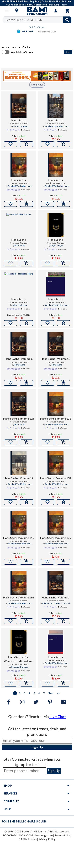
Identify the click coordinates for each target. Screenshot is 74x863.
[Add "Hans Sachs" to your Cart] (26, 144)
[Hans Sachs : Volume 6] (18, 344)
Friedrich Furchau (19, 667)
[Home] (37, 11)
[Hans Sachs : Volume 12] (18, 463)
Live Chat (57, 716)
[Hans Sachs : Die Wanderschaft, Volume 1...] (18, 642)
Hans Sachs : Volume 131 (55, 478)
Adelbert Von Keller (54, 126)
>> (58, 693)
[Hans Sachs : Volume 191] (18, 583)
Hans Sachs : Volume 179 (55, 537)
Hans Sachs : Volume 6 (19, 358)
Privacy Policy (47, 839)
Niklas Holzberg (20, 305)
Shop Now (37, 84)
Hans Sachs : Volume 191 (18, 597)
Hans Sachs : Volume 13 (55, 358)
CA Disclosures (28, 839)
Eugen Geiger (56, 245)
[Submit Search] (67, 19)
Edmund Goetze (19, 126)
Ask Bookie (27, 31)
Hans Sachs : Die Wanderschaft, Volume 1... (18, 659)
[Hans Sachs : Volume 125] (18, 404)
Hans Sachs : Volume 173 (55, 418)
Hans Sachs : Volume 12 (18, 478)
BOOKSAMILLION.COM (17, 835)
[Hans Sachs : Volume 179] (55, 523)
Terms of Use (62, 835)
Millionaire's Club (47, 31)
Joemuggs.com (44, 835)
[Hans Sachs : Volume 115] (18, 523)
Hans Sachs (18, 120)
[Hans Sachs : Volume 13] (55, 344)
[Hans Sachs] (18, 105)
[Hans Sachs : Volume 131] (55, 463)
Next (50, 693)
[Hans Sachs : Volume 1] (55, 583)
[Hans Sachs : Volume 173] (55, 404)
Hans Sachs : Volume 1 (56, 597)
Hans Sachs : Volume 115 (18, 537)
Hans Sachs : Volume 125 (18, 418)
